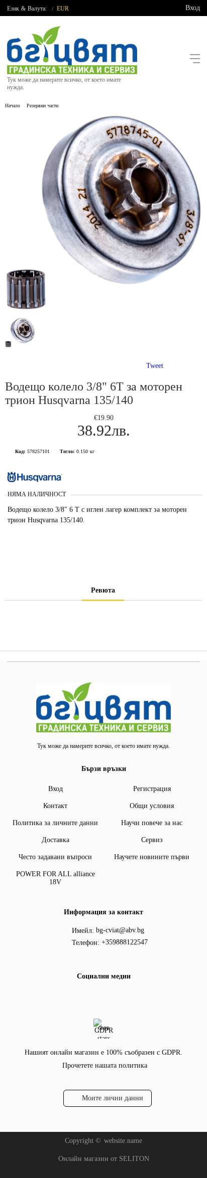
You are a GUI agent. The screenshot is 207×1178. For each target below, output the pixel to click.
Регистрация (152, 789)
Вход (192, 8)
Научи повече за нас (151, 823)
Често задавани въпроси (55, 857)
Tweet (154, 365)
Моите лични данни (112, 1098)
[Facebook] (93, 997)
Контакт (55, 806)
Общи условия (152, 806)
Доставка (55, 840)
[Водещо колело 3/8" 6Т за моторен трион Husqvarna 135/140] (103, 308)
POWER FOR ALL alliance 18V (55, 878)
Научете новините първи (151, 857)
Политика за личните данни (55, 823)
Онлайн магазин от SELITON (103, 1158)
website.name (123, 1140)
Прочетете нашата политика (104, 1065)
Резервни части (42, 105)
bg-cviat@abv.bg (120, 930)
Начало (12, 105)
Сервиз (152, 840)
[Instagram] (110, 997)
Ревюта (103, 590)
